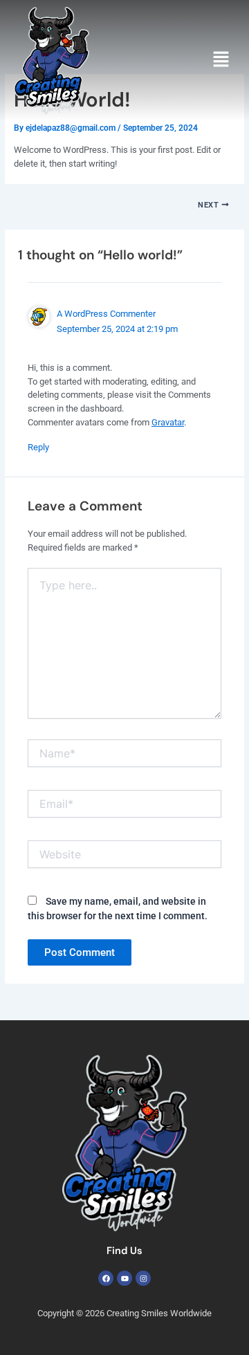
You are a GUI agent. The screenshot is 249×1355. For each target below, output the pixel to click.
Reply (38, 447)
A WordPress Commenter (106, 313)
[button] (221, 60)
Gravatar (167, 422)
